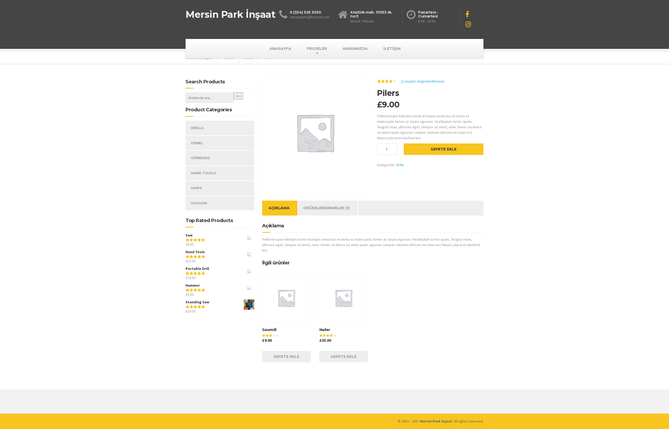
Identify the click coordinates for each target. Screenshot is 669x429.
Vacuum (199, 203)
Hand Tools (203, 173)
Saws (196, 188)
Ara (238, 96)
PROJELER (317, 48)
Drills (400, 165)
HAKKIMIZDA (355, 48)
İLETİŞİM (392, 48)
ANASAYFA (280, 48)
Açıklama (279, 208)
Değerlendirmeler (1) (326, 208)
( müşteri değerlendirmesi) (422, 81)
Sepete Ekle (444, 149)
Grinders (200, 158)
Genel (197, 143)
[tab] (279, 208)
